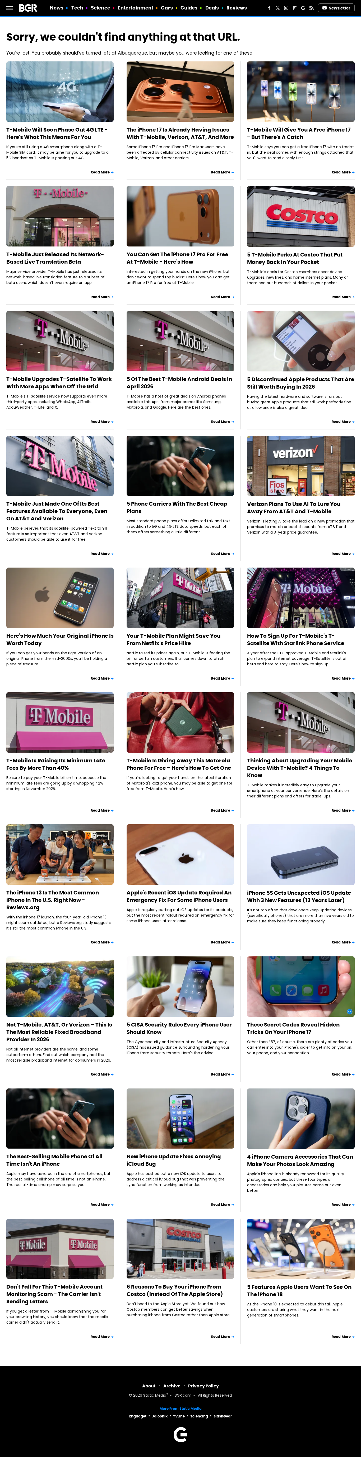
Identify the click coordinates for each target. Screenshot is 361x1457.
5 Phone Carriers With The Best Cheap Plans (177, 507)
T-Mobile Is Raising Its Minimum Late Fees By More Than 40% (55, 764)
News (56, 8)
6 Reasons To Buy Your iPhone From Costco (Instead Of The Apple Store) (175, 1290)
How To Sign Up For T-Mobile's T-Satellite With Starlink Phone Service (295, 639)
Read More (100, 172)
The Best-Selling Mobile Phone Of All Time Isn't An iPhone (54, 1160)
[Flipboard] (295, 8)
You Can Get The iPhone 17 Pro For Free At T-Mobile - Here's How (177, 258)
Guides (189, 8)
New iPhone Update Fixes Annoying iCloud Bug (174, 1160)
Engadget (137, 1416)
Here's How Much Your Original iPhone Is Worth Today (60, 639)
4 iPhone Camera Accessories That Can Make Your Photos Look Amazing (300, 1160)
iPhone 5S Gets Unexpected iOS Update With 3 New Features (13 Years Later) (299, 896)
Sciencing (199, 1416)
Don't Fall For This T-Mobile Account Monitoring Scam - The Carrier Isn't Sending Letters (54, 1294)
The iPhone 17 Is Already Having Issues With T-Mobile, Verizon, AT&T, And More (180, 133)
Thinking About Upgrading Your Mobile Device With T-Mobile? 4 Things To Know (299, 768)
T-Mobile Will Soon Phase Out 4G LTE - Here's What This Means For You (57, 133)
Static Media (154, 1396)
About (149, 1386)
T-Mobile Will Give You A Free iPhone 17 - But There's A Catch (299, 133)
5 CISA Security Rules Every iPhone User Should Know (179, 1028)
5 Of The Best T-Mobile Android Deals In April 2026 (179, 383)
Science (100, 8)
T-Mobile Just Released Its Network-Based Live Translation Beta (55, 258)
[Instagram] (286, 8)
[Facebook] (269, 8)
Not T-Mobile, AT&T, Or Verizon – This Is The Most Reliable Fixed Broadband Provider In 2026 (59, 1032)
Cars (167, 8)
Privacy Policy (203, 1386)
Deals (212, 8)
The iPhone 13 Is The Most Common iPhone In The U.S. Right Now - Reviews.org (52, 900)
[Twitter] (278, 8)
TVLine (179, 1416)
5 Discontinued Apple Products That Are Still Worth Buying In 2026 (300, 383)
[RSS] (311, 8)
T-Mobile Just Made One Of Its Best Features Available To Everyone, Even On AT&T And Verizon (56, 511)
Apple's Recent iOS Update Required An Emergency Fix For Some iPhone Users (179, 896)
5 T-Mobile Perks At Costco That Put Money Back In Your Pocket (295, 258)
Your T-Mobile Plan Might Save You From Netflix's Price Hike (173, 639)
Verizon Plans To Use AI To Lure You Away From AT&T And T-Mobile (293, 508)
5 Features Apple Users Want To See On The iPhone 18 (299, 1291)
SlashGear (223, 1416)
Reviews (236, 8)
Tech (77, 8)
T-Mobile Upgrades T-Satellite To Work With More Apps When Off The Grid (59, 383)
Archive (172, 1386)
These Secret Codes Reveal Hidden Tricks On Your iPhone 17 (293, 1028)
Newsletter (339, 8)
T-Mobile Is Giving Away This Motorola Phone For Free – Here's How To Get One (179, 764)
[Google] (303, 8)
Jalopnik (160, 1416)
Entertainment (135, 8)
